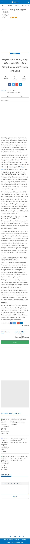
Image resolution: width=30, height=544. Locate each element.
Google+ (16, 84)
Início (3, 5)
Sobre (6, 539)
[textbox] (15, 489)
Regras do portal (14, 539)
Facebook (9, 84)
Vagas (10, 5)
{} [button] (20, 483)
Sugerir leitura (24, 79)
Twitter (13, 84)
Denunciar (26, 325)
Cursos (17, 5)
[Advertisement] (15, 36)
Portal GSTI (15, 2)
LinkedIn (20, 84)
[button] (3, 483)
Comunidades (5, 100)
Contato (23, 539)
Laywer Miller (11, 91)
